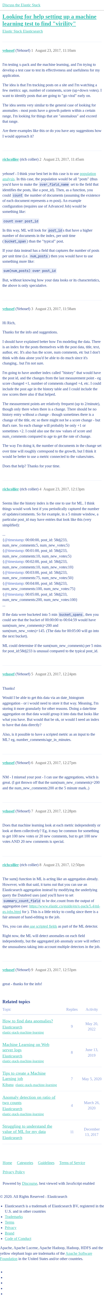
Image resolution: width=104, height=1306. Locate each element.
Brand (9, 1233)
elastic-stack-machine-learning (23, 1032)
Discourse (29, 1183)
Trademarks (14, 1217)
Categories (25, 1163)
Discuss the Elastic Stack (21, 5)
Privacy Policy (14, 1172)
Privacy (10, 1228)
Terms (9, 1222)
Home (7, 1163)
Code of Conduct (18, 1238)
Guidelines (46, 1163)
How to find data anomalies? (27, 1021)
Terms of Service (72, 1163)
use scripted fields (43, 926)
